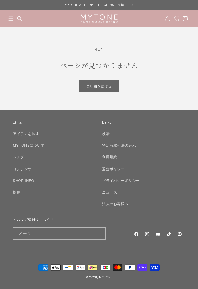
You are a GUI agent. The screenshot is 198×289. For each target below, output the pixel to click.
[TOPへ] (189, 282)
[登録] (99, 233)
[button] (10, 18)
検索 (106, 133)
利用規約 (109, 157)
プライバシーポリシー (121, 180)
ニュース (109, 192)
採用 (16, 192)
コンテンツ (22, 169)
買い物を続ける (99, 86)
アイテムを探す (26, 133)
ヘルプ (18, 157)
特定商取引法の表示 (119, 145)
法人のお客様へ (115, 204)
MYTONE (105, 277)
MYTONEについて (29, 145)
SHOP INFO (23, 180)
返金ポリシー (113, 169)
